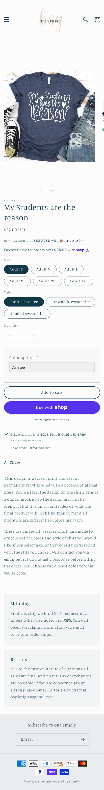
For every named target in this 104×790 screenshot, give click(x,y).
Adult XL (17, 281)
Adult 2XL (47, 281)
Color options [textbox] (23, 357)
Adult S (16, 269)
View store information (30, 448)
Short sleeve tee (24, 301)
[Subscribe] (82, 739)
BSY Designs (43, 781)
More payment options (52, 420)
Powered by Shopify (66, 781)
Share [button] (15, 462)
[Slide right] (63, 190)
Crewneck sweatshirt (70, 301)
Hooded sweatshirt (27, 313)
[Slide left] (40, 190)
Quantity (11, 325)
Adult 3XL (78, 281)
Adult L (71, 269)
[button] (6, 19)
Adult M (43, 269)
